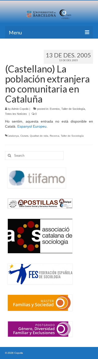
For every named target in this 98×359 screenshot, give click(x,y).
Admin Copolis (20, 108)
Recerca (54, 135)
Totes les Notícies (16, 113)
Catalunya (13, 135)
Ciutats (24, 135)
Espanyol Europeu (31, 126)
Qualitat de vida (39, 135)
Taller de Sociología (73, 108)
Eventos (55, 108)
